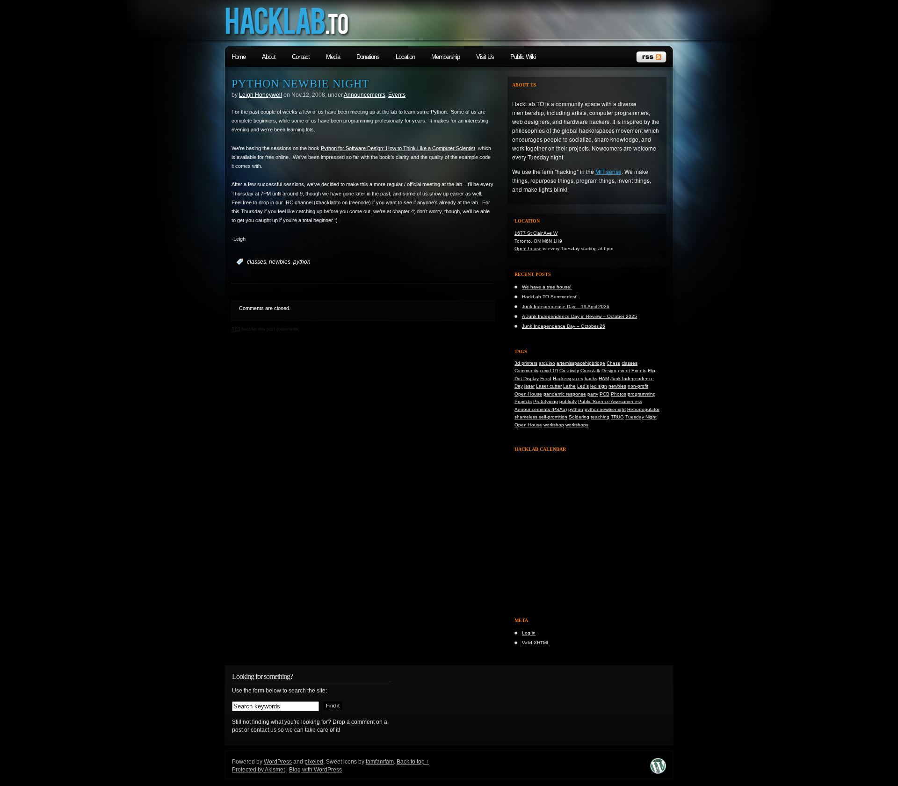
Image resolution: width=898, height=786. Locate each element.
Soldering (579, 416)
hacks (591, 378)
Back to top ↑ (413, 761)
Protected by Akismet (258, 769)
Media (333, 56)
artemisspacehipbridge (581, 363)
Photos (618, 394)
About (268, 56)
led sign (598, 386)
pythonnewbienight (605, 409)
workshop (553, 424)
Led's (583, 386)
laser (529, 386)
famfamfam (380, 761)
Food (545, 378)
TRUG (617, 416)
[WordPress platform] (658, 772)
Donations (367, 56)
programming (642, 394)
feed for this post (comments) (266, 329)
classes (256, 262)
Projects (523, 401)
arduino (547, 363)
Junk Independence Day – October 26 (563, 326)
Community (526, 370)
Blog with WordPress (315, 769)
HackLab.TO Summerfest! (550, 296)
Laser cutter (549, 386)
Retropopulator (643, 409)
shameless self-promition (540, 416)
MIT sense (608, 171)
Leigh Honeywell (260, 95)
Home (239, 56)
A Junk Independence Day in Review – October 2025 (579, 316)
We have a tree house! (547, 286)
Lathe (569, 386)
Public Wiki (523, 56)
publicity (568, 401)
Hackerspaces (568, 378)
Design (608, 370)
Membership (445, 56)
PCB (604, 394)
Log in (529, 632)
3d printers (525, 363)
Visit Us (485, 56)
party (592, 394)
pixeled (313, 761)
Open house (528, 248)
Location (405, 56)
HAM (604, 378)
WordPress (278, 761)
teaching (600, 416)
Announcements (364, 95)
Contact (301, 56)
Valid (536, 642)
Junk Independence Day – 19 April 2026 (565, 306)
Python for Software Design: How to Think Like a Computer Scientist (398, 148)
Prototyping (545, 401)
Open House (528, 394)
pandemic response (564, 394)
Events (397, 95)
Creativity (569, 370)
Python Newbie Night (300, 84)
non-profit (638, 386)
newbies (279, 262)
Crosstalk (590, 370)
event (624, 370)
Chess (613, 363)
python (302, 262)
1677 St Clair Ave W (536, 233)
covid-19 (549, 370)
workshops (576, 424)
